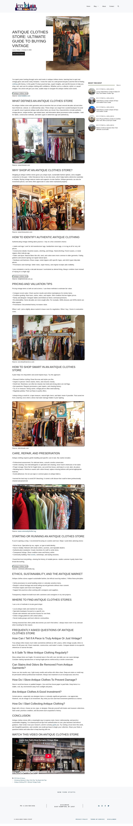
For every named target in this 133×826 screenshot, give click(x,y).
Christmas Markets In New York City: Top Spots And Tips (30, 780)
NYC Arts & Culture (18, 53)
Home (88, 6)
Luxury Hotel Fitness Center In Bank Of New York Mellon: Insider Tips (108, 92)
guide (54, 725)
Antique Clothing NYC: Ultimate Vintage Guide (27, 782)
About (104, 6)
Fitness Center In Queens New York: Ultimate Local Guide (107, 128)
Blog (95, 6)
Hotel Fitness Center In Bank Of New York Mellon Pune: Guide (107, 101)
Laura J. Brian (16, 50)
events (33, 555)
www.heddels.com (24, 96)
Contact (111, 6)
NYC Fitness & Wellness (105, 89)
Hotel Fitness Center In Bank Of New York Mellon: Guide (107, 110)
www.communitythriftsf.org (27, 531)
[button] (118, 6)
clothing (14, 84)
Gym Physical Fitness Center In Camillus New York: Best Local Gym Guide (108, 119)
